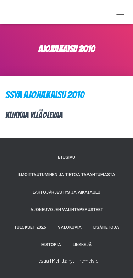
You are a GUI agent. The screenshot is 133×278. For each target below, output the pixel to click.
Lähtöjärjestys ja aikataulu (66, 192)
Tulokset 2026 (30, 227)
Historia (51, 244)
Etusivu (66, 157)
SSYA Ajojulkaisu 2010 (44, 94)
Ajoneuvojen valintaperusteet (66, 209)
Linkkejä (82, 244)
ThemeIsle (86, 261)
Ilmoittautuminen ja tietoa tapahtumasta (66, 174)
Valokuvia (70, 227)
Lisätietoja (106, 227)
